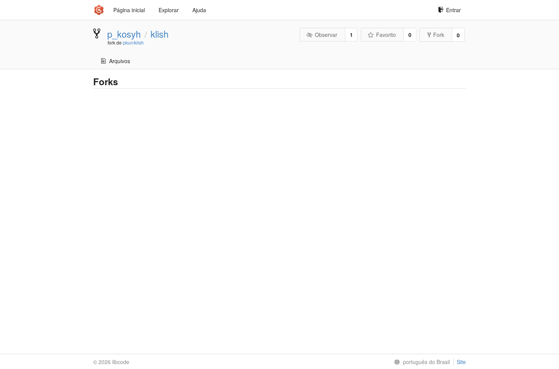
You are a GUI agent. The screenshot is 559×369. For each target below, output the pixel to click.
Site (461, 362)
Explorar (169, 10)
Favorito (386, 34)
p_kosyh (124, 33)
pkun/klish (133, 42)
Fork (438, 34)
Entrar (453, 10)
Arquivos (119, 61)
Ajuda (199, 10)
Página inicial (129, 10)
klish (159, 33)
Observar (326, 34)
